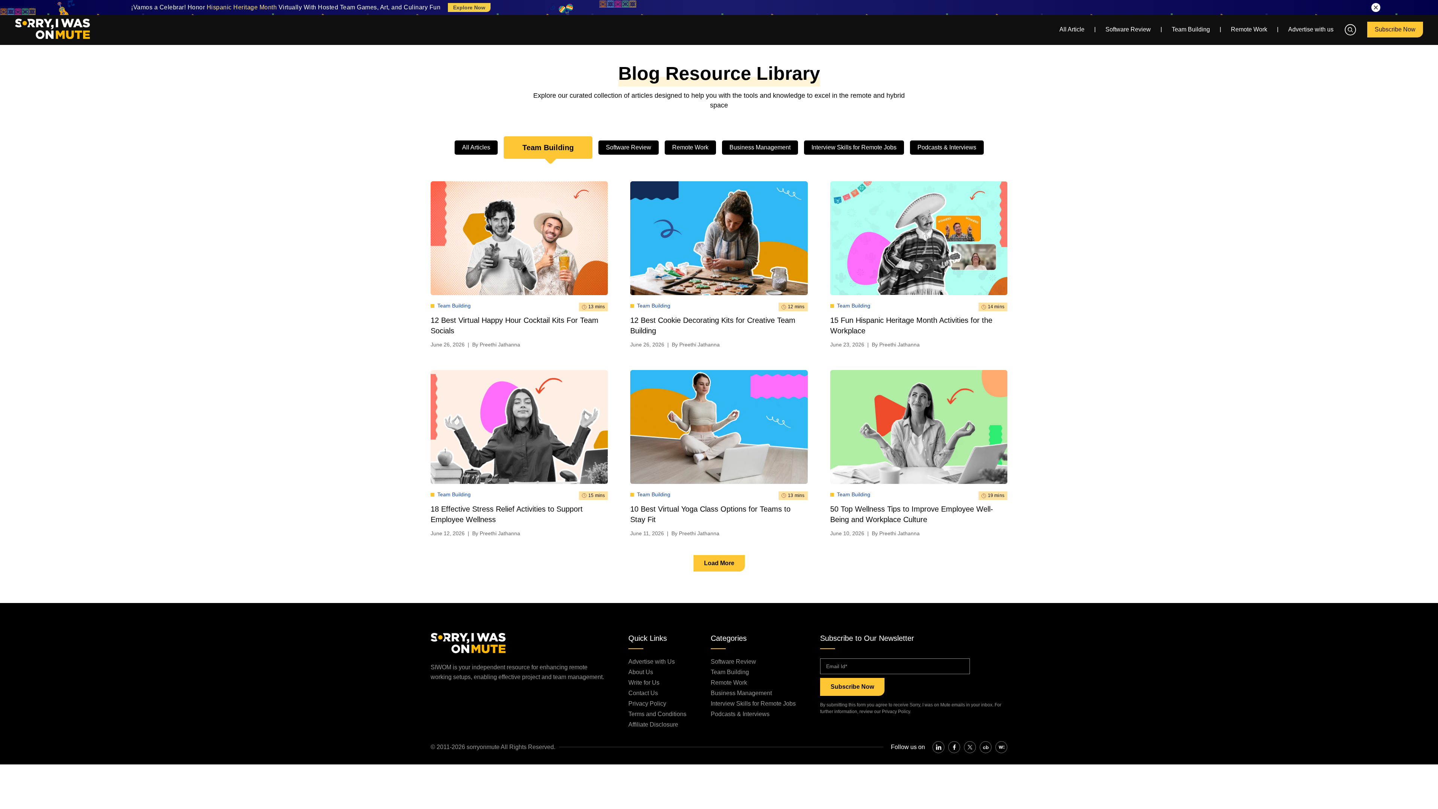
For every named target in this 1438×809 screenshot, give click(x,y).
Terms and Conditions (657, 714)
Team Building (1191, 29)
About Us (640, 672)
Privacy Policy (647, 703)
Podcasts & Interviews (946, 147)
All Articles (476, 147)
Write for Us (643, 682)
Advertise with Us (651, 661)
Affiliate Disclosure (653, 724)
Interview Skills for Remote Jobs (854, 147)
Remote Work (1249, 29)
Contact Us (643, 693)
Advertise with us (1311, 29)
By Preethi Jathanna (496, 345)
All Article (1071, 29)
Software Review (1128, 29)
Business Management (760, 147)
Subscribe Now (1395, 29)
